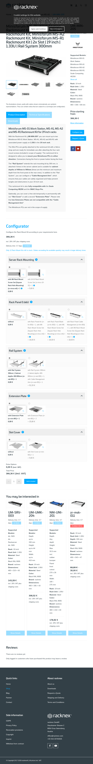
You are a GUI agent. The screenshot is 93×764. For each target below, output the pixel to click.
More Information (77, 123)
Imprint (8, 739)
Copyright (9, 734)
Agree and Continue (38, 29)
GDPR (8, 721)
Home (8, 684)
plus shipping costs (23, 241)
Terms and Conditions (55, 702)
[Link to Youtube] (78, 148)
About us (50, 684)
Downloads (51, 688)
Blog (7, 693)
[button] (46, 259)
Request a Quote (54, 693)
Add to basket (30, 481)
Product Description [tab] (16, 115)
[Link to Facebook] (49, 745)
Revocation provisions (14, 730)
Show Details (15, 633)
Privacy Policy (11, 725)
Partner (9, 698)
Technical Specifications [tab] (39, 115)
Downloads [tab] (13, 121)
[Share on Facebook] (73, 148)
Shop (8, 688)
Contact (9, 702)
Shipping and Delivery (55, 698)
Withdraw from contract (15, 744)
